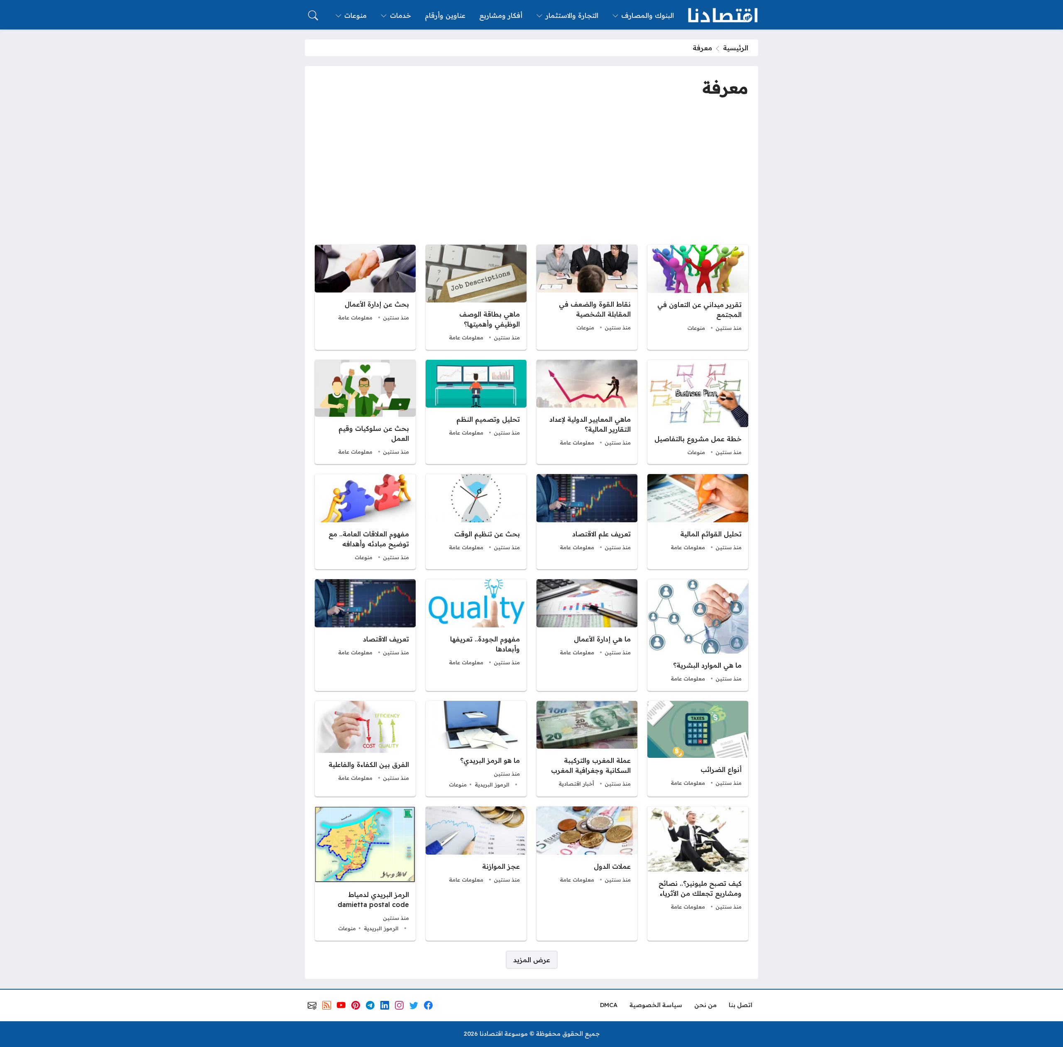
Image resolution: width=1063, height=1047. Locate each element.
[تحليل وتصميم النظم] (476, 412)
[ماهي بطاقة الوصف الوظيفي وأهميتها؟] (476, 297)
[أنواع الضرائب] (697, 749)
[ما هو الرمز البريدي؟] (476, 749)
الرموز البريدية (492, 784)
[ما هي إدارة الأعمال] (586, 635)
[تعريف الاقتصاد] (365, 635)
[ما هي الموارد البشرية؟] (697, 635)
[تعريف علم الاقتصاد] (586, 521)
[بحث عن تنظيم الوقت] (476, 521)
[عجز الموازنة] (476, 873)
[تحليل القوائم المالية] (697, 521)
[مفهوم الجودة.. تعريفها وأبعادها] (476, 635)
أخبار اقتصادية (576, 783)
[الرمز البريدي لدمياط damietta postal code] (365, 873)
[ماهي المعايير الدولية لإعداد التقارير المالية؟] (586, 412)
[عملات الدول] (586, 873)
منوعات (696, 327)
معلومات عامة (466, 337)
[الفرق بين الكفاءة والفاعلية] (365, 749)
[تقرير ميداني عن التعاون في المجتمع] (697, 297)
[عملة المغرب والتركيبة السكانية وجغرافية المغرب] (586, 749)
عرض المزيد (531, 960)
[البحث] (313, 15)
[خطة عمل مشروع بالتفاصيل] (697, 412)
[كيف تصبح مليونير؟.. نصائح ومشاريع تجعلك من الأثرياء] (697, 873)
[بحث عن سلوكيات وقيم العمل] (365, 412)
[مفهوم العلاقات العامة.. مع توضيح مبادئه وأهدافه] (365, 521)
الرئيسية (735, 48)
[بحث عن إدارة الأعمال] (365, 297)
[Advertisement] (531, 172)
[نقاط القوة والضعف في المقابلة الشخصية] (586, 297)
